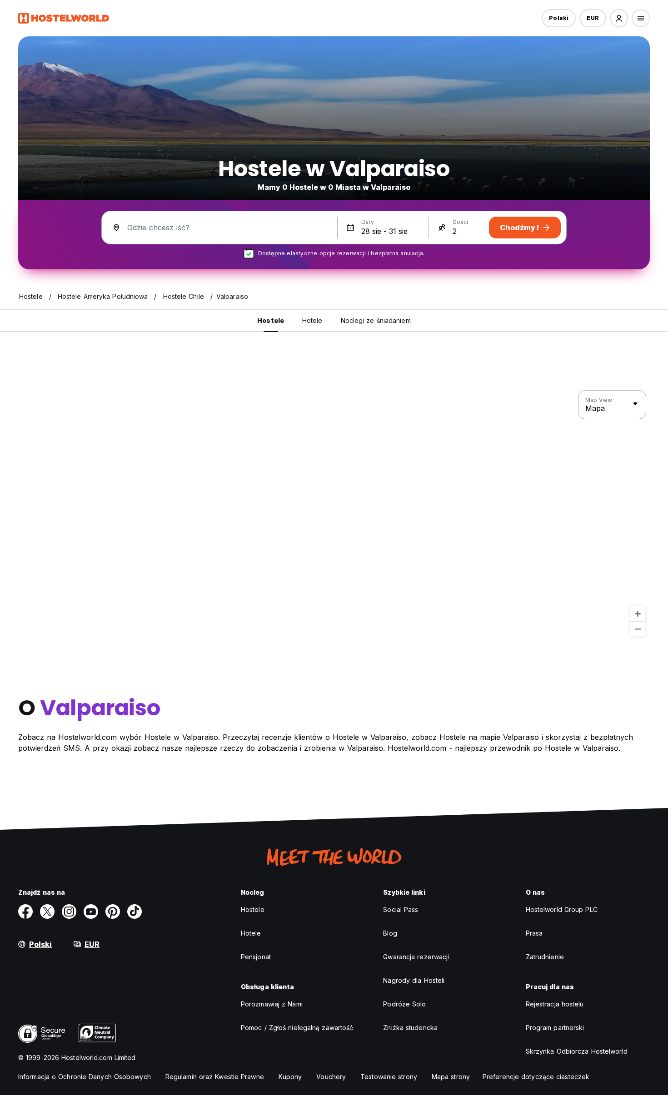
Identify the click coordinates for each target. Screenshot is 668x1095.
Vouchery (331, 1076)
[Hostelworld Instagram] (69, 911)
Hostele (252, 909)
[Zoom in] (637, 613)
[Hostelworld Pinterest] (112, 911)
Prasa (534, 933)
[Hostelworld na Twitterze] (47, 911)
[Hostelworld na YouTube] (91, 911)
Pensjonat (256, 957)
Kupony (290, 1076)
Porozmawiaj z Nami (272, 1004)
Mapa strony (451, 1076)
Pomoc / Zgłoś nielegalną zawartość (297, 1027)
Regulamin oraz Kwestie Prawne (214, 1076)
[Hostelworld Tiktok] (134, 911)
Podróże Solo (404, 1004)
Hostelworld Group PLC (562, 909)
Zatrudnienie (545, 957)
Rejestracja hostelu (555, 1004)
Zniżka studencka (410, 1027)
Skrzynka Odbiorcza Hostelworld (577, 1051)
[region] (334, 513)
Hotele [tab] (312, 320)
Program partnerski (555, 1027)
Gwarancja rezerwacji (416, 957)
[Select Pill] (619, 18)
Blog (390, 933)
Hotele (251, 933)
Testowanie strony (388, 1076)
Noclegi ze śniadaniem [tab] (376, 320)
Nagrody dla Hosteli (413, 980)
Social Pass (400, 909)
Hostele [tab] (270, 320)
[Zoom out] (637, 628)
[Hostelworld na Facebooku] (25, 911)
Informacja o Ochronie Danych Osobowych (84, 1076)
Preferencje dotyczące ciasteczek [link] (536, 1076)
